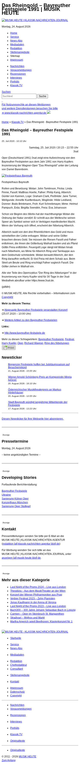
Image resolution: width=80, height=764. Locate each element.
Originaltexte (17, 740)
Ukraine (6, 494)
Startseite (15, 638)
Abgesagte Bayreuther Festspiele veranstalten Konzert (35, 309)
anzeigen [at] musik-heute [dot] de (21, 557)
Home (13, 33)
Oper (20, 343)
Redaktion (16, 48)
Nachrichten (17, 66)
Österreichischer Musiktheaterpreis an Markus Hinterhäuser (34, 391)
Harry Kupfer (9, 343)
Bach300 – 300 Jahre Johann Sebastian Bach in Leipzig (43, 610)
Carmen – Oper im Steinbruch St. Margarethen (37, 613)
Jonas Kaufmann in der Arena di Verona (33, 602)
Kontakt (14, 681)
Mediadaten (17, 44)
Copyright (7, 297)
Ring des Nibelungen (56, 343)
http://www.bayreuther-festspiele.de (24, 332)
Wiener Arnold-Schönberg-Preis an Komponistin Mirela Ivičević (40, 378)
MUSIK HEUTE (27, 756)
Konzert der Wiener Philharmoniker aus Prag (36, 594)
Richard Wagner (33, 343)
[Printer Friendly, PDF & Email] (9, 349)
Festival (69, 339)
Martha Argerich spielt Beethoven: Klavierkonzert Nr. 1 (41, 621)
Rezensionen (18, 73)
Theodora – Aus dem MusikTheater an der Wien (37, 590)
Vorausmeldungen (21, 70)
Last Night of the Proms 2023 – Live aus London (38, 606)
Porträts (14, 81)
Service (14, 36)
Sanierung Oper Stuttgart (16, 506)
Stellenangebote (19, 52)
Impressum (16, 59)
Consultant (16, 668)
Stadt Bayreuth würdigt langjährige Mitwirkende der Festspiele (37, 404)
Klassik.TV (16, 85)
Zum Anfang (9, 760)
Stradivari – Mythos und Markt (27, 617)
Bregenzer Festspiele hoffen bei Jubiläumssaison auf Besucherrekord (39, 366)
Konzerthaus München (15, 502)
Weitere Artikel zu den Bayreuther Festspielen (30, 320)
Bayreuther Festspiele (51, 339)
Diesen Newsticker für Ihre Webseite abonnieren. (33, 418)
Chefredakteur (18, 664)
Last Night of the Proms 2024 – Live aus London (38, 587)
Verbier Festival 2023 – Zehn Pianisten (32, 598)
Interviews (16, 77)
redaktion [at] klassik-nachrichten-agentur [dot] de (31, 543)
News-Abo (16, 40)
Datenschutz (17, 691)
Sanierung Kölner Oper (15, 498)
